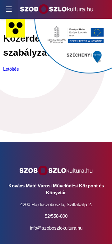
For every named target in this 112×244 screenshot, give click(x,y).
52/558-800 (56, 216)
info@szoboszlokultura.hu (56, 228)
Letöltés (11, 69)
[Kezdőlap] (57, 9)
